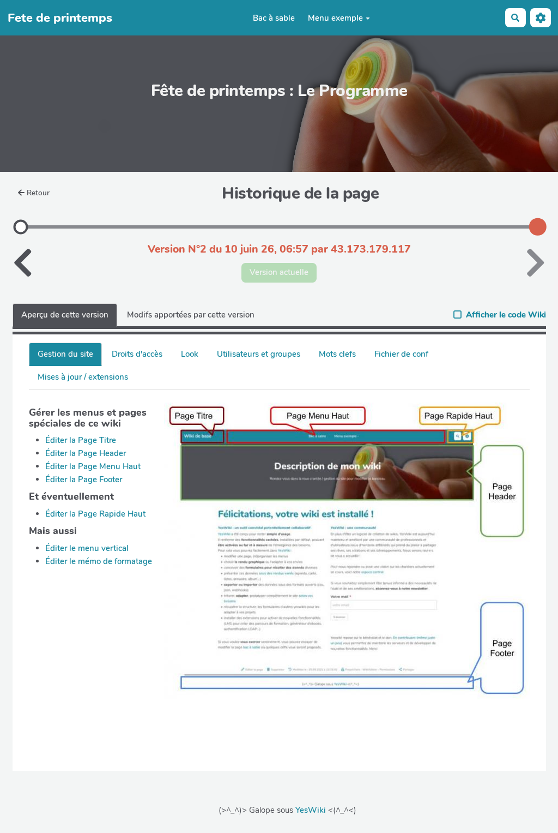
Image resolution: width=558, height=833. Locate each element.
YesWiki (310, 810)
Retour (38, 193)
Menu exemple (335, 18)
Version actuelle (279, 272)
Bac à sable (274, 18)
